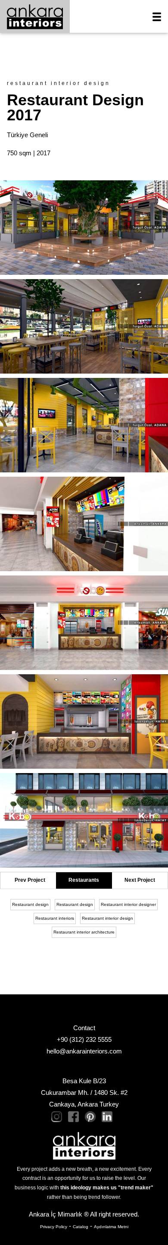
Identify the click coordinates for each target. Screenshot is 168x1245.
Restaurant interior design (107, 918)
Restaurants (83, 880)
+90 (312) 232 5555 (84, 1039)
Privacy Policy (53, 1226)
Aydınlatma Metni (111, 1226)
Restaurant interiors (54, 918)
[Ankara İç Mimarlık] (84, 1145)
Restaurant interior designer (128, 904)
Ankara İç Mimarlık (55, 1214)
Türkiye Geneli (27, 134)
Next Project (139, 880)
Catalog (80, 1226)
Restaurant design (30, 904)
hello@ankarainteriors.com (84, 1051)
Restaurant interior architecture (84, 932)
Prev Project (30, 880)
